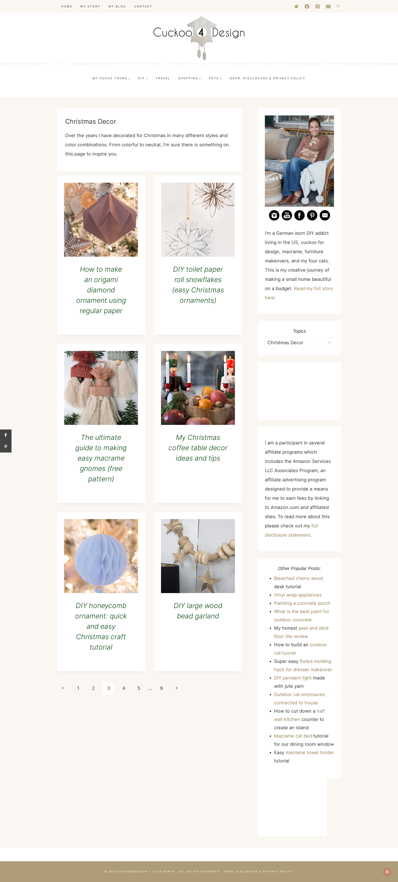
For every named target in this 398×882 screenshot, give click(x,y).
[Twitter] (296, 6)
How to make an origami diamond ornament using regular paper (101, 290)
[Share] (6, 435)
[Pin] (6, 447)
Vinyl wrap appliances (298, 595)
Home (66, 6)
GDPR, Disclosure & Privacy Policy (258, 871)
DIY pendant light (293, 678)
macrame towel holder (310, 752)
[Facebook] (307, 6)
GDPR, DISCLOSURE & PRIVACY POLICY (267, 78)
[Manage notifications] (387, 872)
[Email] (328, 6)
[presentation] (101, 220)
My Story (90, 6)
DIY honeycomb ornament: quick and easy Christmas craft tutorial (101, 626)
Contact (143, 6)
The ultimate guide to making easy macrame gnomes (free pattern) (101, 458)
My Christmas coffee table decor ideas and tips (198, 447)
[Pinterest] (317, 6)
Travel (163, 78)
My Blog (117, 6)
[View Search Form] (338, 6)
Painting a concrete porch (302, 603)
